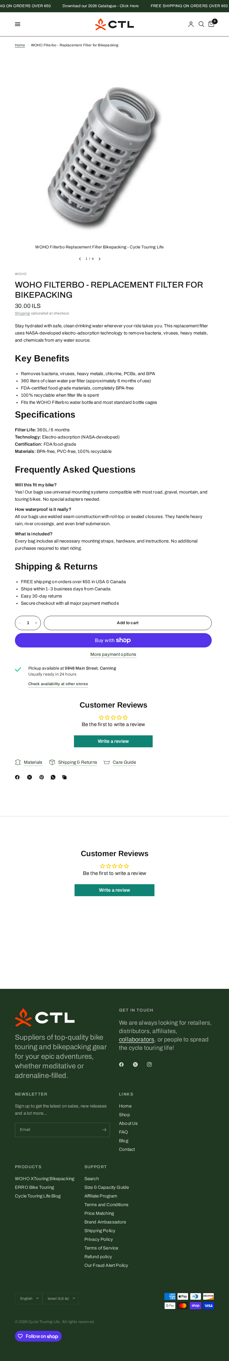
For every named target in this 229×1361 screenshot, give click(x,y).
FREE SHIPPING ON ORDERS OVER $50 (181, 6)
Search (91, 1178)
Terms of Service (101, 1248)
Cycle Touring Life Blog (38, 1196)
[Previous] (80, 259)
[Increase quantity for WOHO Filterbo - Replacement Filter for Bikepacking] (36, 623)
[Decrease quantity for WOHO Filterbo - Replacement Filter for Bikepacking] (19, 623)
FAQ (123, 1132)
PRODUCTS (28, 1167)
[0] (210, 24)
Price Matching (99, 1213)
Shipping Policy (100, 1230)
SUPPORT (95, 1167)
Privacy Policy (98, 1239)
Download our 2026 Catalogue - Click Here (93, 6)
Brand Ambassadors (105, 1222)
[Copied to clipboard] (65, 777)
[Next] (100, 259)
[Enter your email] (104, 1130)
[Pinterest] (43, 777)
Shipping (22, 313)
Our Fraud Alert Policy (106, 1265)
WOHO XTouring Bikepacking (44, 1178)
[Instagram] (153, 1064)
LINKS (126, 1094)
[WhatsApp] (54, 777)
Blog (123, 1140)
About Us (128, 1123)
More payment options (113, 654)
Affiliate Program (100, 1196)
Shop (124, 1114)
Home (20, 45)
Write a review (113, 741)
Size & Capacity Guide (106, 1187)
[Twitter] (139, 1064)
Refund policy (98, 1256)
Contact (127, 1149)
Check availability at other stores (58, 684)
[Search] (201, 24)
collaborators (136, 1039)
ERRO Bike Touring (34, 1187)
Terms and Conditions (106, 1204)
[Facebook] (18, 777)
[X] (30, 777)
